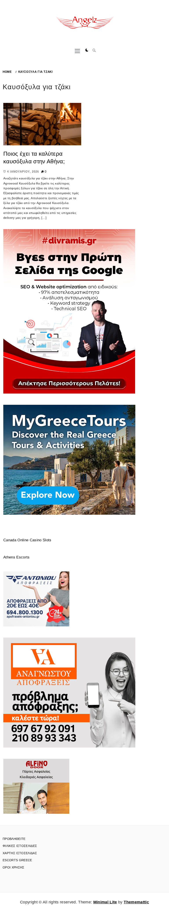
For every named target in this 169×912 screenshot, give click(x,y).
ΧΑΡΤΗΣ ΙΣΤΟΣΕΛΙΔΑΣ (20, 853)
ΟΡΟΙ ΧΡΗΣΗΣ (13, 867)
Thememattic (136, 902)
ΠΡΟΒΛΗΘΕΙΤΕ (14, 839)
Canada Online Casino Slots (27, 540)
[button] (86, 50)
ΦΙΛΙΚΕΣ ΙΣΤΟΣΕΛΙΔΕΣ (20, 846)
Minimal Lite (105, 902)
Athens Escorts (16, 557)
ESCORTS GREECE (17, 860)
